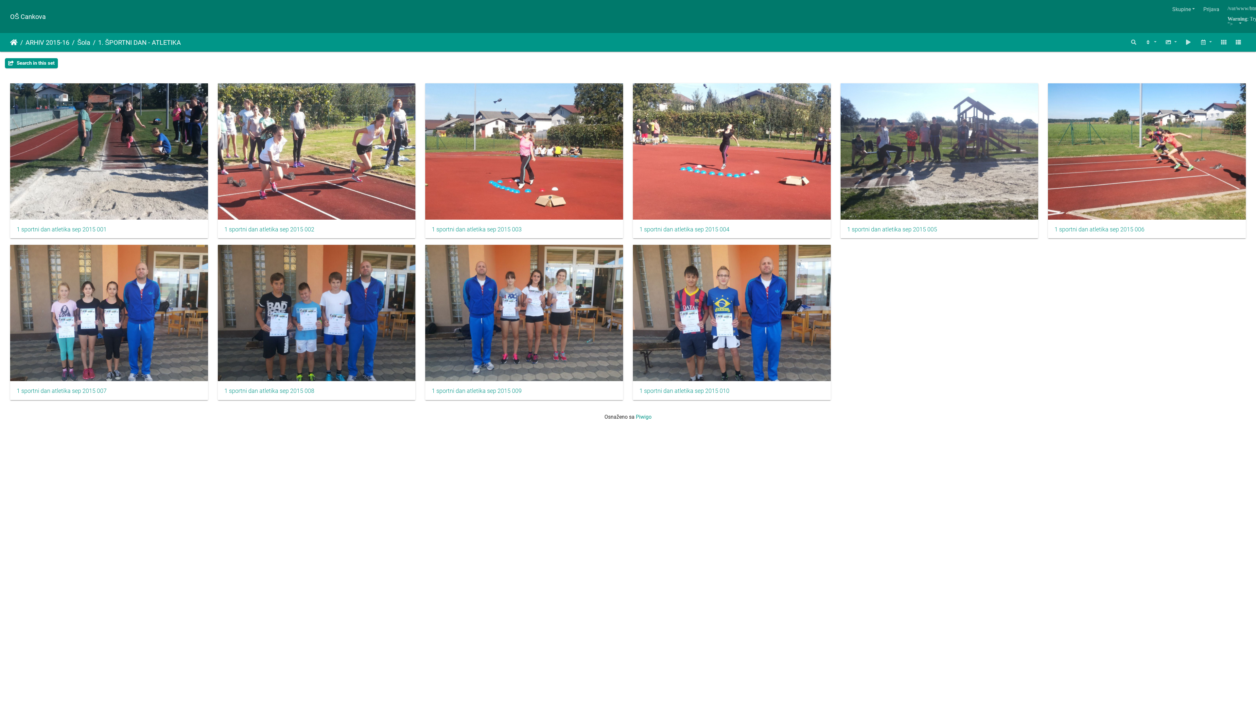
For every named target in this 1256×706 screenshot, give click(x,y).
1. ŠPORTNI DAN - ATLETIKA (139, 42)
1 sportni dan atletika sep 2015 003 (477, 229)
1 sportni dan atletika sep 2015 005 (892, 229)
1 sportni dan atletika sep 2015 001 (62, 229)
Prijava (1211, 9)
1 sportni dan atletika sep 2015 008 (269, 391)
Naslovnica (14, 42)
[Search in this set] (1134, 42)
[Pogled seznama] (1238, 42)
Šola (83, 42)
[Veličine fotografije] (1171, 42)
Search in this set (35, 63)
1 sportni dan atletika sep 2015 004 (684, 229)
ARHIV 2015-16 (47, 42)
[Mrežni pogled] (1223, 42)
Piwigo (644, 417)
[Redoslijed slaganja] (1151, 42)
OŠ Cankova (28, 17)
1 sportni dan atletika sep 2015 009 (477, 391)
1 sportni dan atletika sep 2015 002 (269, 229)
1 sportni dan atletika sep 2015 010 (684, 391)
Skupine (1181, 9)
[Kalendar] (1206, 42)
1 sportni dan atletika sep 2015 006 (1099, 229)
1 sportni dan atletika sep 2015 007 (62, 391)
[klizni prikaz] (1188, 42)
